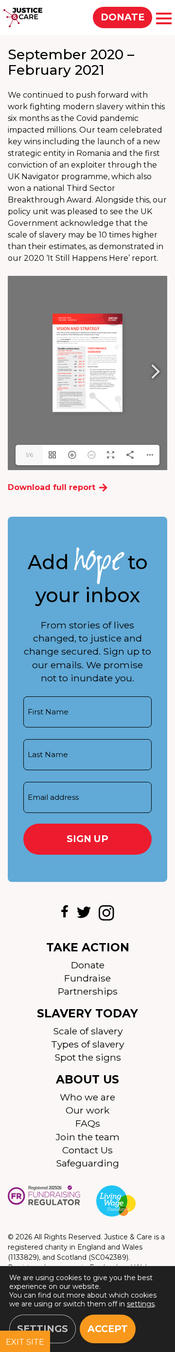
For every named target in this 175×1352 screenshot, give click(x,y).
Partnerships (88, 991)
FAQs (87, 1123)
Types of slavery (87, 1044)
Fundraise (87, 978)
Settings (42, 1329)
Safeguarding (87, 1163)
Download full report (51, 487)
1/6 (29, 454)
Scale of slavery (87, 1031)
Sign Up (87, 839)
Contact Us (87, 1150)
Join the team (88, 1137)
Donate (122, 17)
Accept (108, 1329)
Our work (87, 1110)
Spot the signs (87, 1057)
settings (141, 1304)
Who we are (87, 1097)
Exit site (25, 1342)
